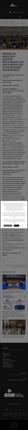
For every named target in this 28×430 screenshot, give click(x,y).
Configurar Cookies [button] (7, 225)
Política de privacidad (14, 220)
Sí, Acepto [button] (22, 225)
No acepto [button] (16, 225)
